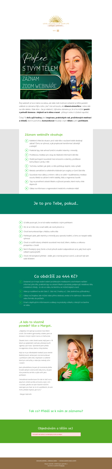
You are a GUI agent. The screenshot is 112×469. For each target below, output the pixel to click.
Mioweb (62, 465)
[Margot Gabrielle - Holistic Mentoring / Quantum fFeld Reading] (56, 14)
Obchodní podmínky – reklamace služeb (46, 460)
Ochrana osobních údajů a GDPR (67, 460)
